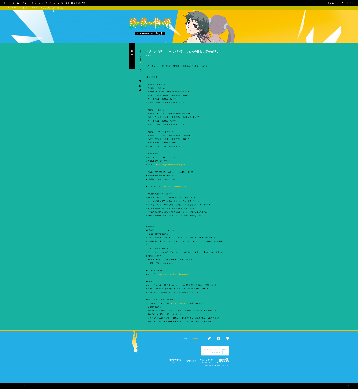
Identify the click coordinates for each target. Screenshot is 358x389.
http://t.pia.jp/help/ (179, 303)
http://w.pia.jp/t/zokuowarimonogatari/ (170, 165)
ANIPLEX (336, 385)
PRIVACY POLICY (343, 385)
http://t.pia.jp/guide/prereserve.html (177, 186)
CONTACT (352, 385)
